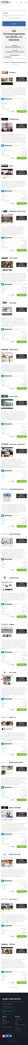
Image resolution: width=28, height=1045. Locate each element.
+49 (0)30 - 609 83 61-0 (7, 1005)
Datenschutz (18, 1028)
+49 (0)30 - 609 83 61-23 (8, 1008)
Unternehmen (18, 1019)
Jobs (16, 1021)
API (3, 1025)
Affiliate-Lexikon (6, 1021)
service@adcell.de (6, 1014)
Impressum (18, 1030)
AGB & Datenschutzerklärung (20, 1024)
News (3, 1019)
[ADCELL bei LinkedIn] (10, 1035)
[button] (14, 23)
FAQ (16, 1026)
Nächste (16, 64)
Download (4, 1023)
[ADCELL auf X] (13, 1035)
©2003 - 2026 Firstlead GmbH (14, 1041)
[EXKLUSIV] (7, 684)
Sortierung (14, 50)
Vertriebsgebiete (14, 55)
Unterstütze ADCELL (7, 1027)
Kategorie (14, 45)
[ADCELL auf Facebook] (7, 1035)
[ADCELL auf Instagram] (3, 1035)
